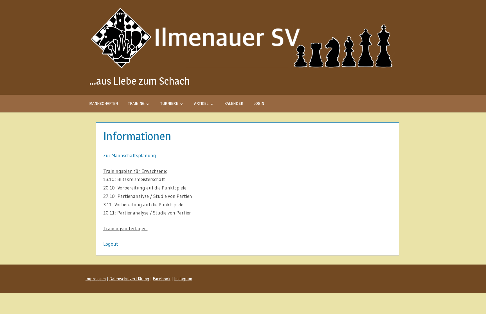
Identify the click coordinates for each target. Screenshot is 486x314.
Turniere (169, 103)
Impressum (96, 278)
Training (136, 103)
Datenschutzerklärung (129, 278)
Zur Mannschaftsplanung (129, 155)
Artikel (201, 103)
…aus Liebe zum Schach (139, 80)
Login (258, 103)
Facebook (161, 278)
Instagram (183, 278)
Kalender (233, 103)
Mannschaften (103, 103)
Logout (110, 244)
